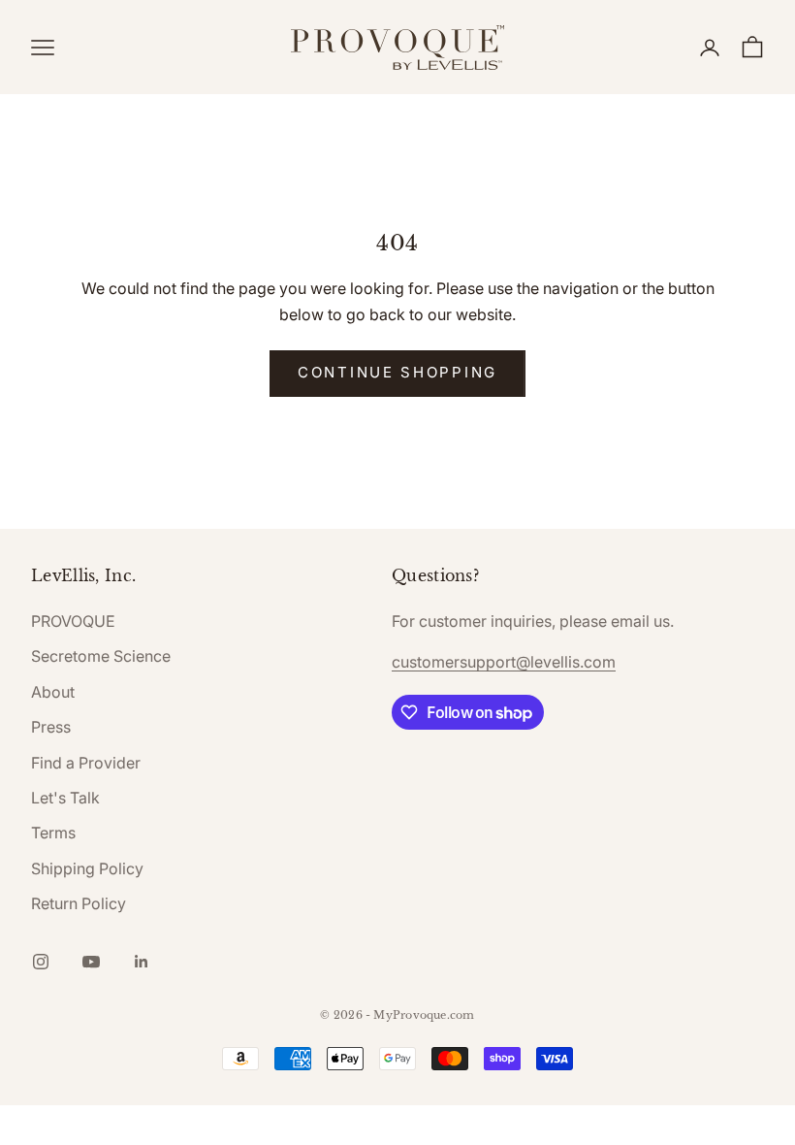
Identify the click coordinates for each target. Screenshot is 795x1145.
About (53, 692)
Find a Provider (86, 762)
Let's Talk (65, 797)
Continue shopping (397, 372)
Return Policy (78, 903)
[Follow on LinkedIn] (141, 961)
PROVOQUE (73, 621)
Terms (53, 832)
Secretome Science (101, 656)
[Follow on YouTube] (91, 961)
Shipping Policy (87, 868)
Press (51, 726)
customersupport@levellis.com (504, 661)
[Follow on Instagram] (40, 961)
